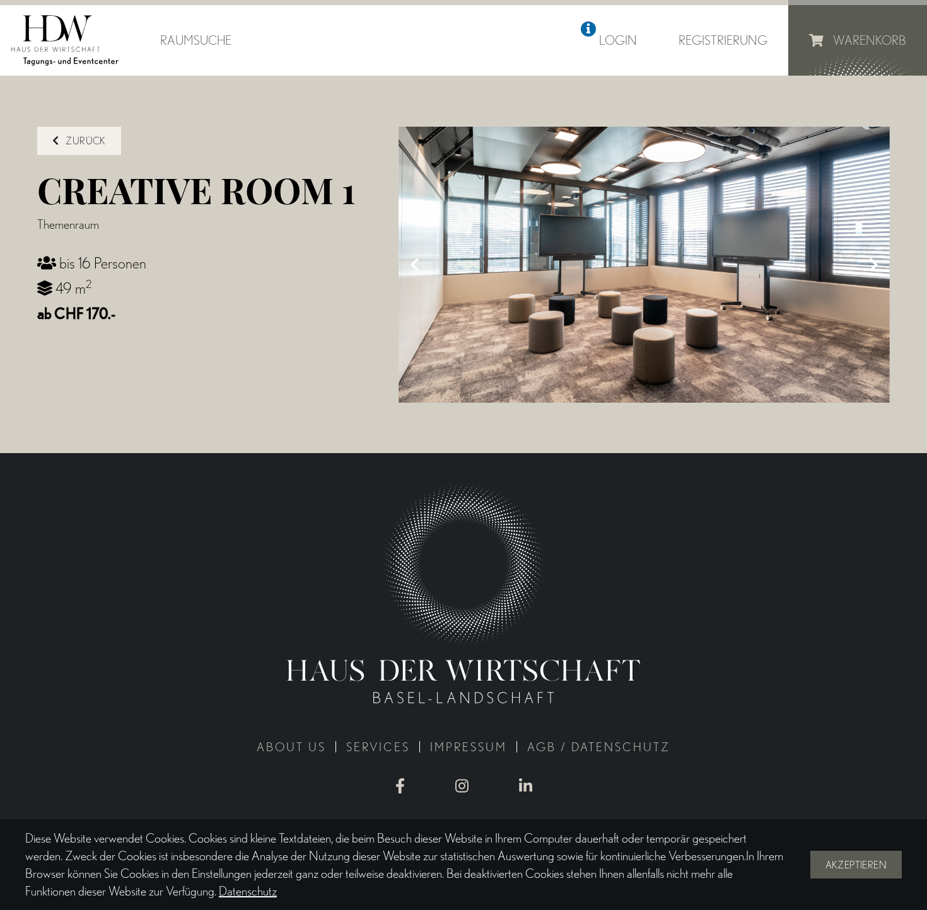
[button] (588, 29)
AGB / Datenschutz (598, 747)
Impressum (468, 747)
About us (291, 747)
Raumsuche (195, 40)
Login (618, 40)
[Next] (874, 265)
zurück (85, 141)
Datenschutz (248, 891)
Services (378, 747)
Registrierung (723, 40)
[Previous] (414, 265)
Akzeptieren (856, 865)
